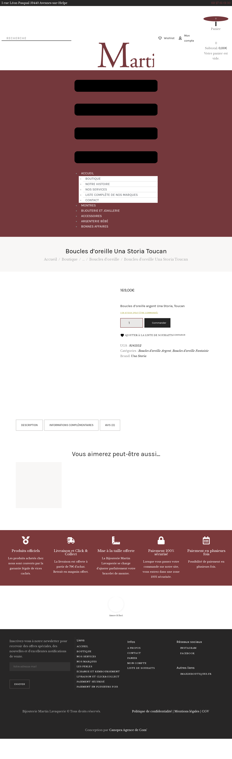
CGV (205, 711)
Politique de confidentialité (152, 711)
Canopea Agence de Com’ (128, 730)
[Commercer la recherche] (3, 37)
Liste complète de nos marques (111, 195)
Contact (92, 200)
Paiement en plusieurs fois (206, 552)
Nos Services (96, 189)
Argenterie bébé (94, 221)
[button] (116, 122)
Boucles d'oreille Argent (154, 351)
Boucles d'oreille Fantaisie (191, 351)
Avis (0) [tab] (110, 425)
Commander (159, 322)
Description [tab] (29, 425)
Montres (88, 205)
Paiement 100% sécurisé (161, 552)
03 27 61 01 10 (220, 3)
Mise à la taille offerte (116, 551)
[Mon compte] (180, 38)
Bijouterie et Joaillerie (100, 210)
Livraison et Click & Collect (71, 552)
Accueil (87, 173)
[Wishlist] (160, 38)
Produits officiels (26, 551)
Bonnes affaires (94, 226)
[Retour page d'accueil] (116, 32)
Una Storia (138, 356)
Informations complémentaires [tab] (71, 425)
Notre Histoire (97, 184)
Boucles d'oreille (104, 259)
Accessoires (91, 216)
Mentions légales (186, 711)
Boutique (93, 178)
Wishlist (169, 38)
